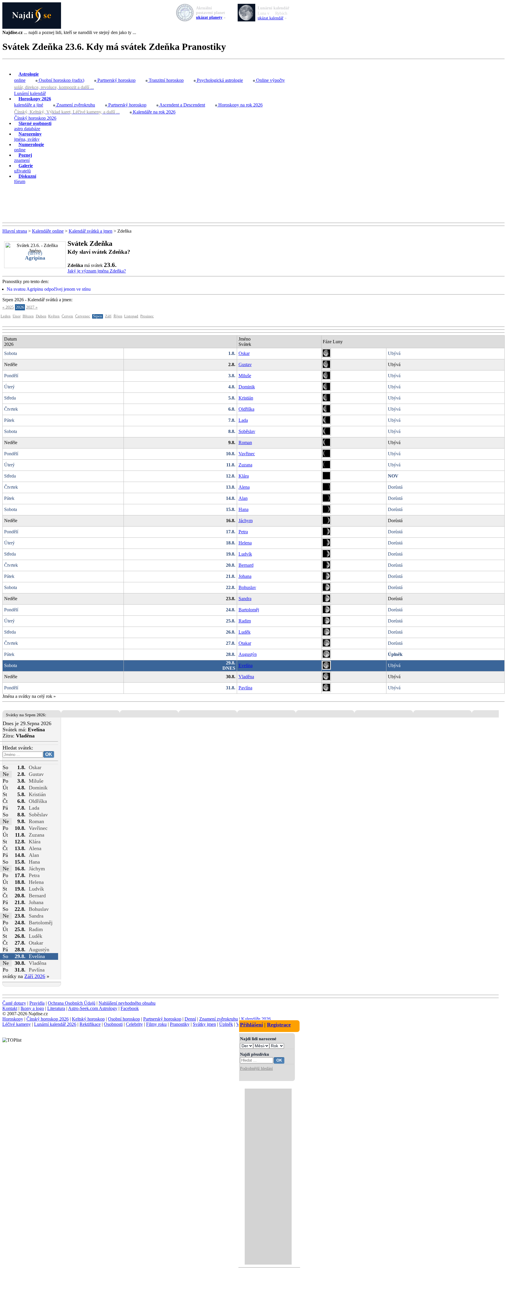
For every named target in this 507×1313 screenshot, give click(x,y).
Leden (6, 316)
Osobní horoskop (124, 1018)
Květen (54, 316)
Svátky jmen (204, 1024)
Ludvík (245, 553)
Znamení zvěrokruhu (75, 104)
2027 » (32, 307)
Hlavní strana (14, 231)
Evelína (246, 665)
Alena (244, 487)
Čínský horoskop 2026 (35, 118)
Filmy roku (156, 1024)
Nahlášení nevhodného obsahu (127, 1003)
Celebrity (134, 1024)
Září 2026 (34, 976)
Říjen (118, 316)
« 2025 (8, 307)
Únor (17, 316)
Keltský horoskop (88, 1018)
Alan (243, 498)
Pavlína (245, 687)
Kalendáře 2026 (256, 1018)
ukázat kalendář (270, 18)
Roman (245, 442)
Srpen (97, 316)
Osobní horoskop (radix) (61, 80)
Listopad (131, 316)
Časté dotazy (14, 1003)
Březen (28, 316)
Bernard (246, 565)
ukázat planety (209, 17)
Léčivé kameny (16, 1024)
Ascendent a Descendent (181, 104)
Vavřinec (247, 453)
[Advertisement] (253, 203)
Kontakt (9, 1008)
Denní (190, 1018)
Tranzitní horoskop (166, 80)
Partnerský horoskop (116, 80)
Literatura (56, 1008)
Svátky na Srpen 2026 (25, 715)
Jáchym (246, 520)
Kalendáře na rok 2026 (153, 111)
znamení (23, 158)
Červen (67, 316)
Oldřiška (246, 409)
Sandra (245, 598)
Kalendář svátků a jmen (90, 231)
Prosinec (147, 316)
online (26, 77)
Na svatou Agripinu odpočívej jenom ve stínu (49, 289)
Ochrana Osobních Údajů (71, 1003)
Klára (244, 475)
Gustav (245, 364)
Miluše (245, 375)
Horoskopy (12, 1018)
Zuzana (245, 464)
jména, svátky (28, 136)
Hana (244, 509)
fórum (25, 179)
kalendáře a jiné (32, 101)
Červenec (82, 316)
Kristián (246, 397)
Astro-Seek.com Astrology (92, 1008)
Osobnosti (113, 1024)
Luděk (245, 632)
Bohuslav (247, 587)
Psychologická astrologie (219, 80)
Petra (243, 531)
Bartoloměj (249, 609)
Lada (243, 420)
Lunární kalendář (30, 93)
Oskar (244, 353)
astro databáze (32, 126)
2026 (20, 307)
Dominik (247, 386)
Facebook (130, 1008)
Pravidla (37, 1003)
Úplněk (226, 1024)
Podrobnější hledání (256, 1068)
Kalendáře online (48, 231)
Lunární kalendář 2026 (55, 1024)
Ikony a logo (32, 1008)
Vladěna (246, 676)
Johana (245, 576)
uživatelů (23, 168)
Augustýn (248, 654)
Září (108, 316)
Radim (245, 620)
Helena (245, 542)
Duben (41, 316)
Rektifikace (90, 1024)
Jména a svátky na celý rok (27, 696)
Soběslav (247, 431)
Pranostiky (180, 1024)
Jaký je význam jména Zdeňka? (96, 270)
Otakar (245, 643)
